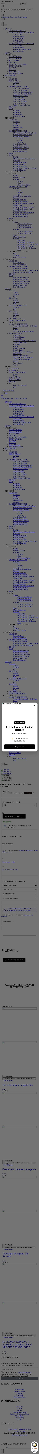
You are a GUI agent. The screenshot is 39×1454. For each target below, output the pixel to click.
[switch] (34, 1451)
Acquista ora (19, 747)
